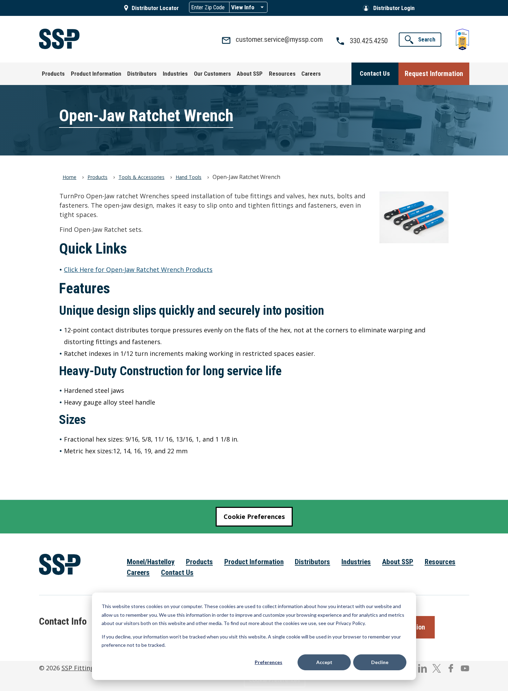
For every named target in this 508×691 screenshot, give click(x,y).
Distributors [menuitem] (312, 562)
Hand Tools (188, 177)
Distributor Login (394, 7)
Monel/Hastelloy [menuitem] (151, 562)
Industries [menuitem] (356, 562)
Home (69, 177)
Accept (324, 662)
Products (97, 177)
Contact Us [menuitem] (177, 572)
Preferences (268, 662)
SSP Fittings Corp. (88, 668)
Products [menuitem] (199, 562)
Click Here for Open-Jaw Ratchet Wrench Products (138, 269)
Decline (379, 662)
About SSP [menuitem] (397, 562)
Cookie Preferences (254, 516)
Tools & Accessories (141, 177)
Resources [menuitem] (440, 562)
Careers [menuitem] (138, 572)
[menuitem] (53, 74)
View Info (242, 7)
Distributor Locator (155, 7)
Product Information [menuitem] (254, 562)
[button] (420, 39)
